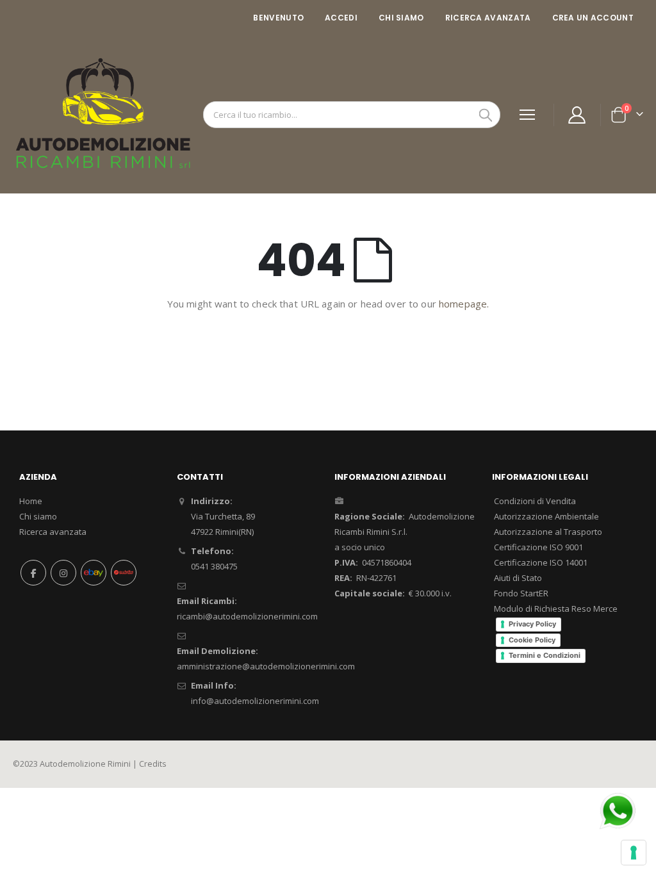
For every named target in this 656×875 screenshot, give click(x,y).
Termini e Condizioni (544, 655)
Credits (153, 763)
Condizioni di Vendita (535, 501)
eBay (93, 572)
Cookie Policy (532, 639)
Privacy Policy (532, 623)
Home (30, 501)
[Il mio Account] (577, 115)
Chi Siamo (401, 17)
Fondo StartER (521, 593)
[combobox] (352, 114)
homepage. (464, 303)
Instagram (63, 572)
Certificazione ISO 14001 (540, 562)
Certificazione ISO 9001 (538, 547)
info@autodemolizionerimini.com (255, 701)
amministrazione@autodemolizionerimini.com (266, 666)
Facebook (33, 572)
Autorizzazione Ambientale (546, 516)
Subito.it (123, 572)
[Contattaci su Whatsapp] (617, 810)
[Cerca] (486, 115)
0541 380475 (214, 566)
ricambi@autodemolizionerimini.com (247, 616)
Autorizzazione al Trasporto (548, 531)
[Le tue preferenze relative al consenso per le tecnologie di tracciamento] (633, 852)
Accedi (341, 17)
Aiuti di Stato (518, 578)
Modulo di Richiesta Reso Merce (556, 608)
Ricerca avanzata (488, 17)
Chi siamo (38, 516)
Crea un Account (593, 17)
